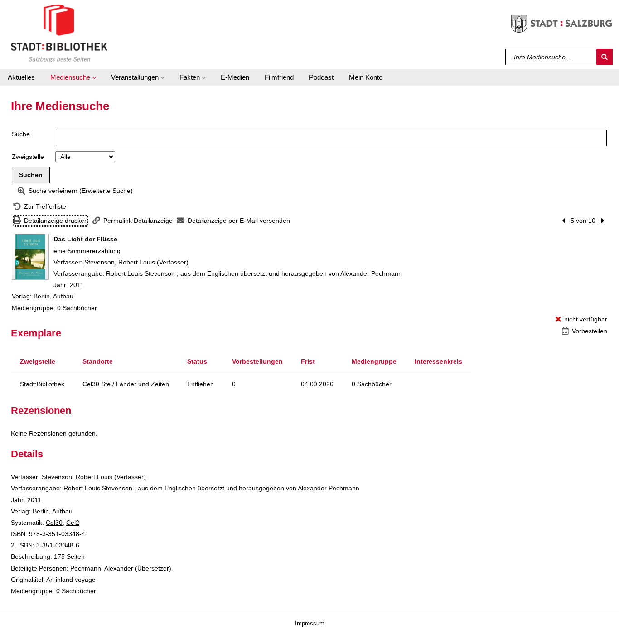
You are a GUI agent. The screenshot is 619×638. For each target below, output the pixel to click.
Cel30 (54, 522)
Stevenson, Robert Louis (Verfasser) (136, 262)
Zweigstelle (28, 156)
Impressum (309, 623)
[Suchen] (604, 57)
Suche (21, 134)
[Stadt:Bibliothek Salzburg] (59, 33)
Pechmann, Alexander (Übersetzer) (120, 568)
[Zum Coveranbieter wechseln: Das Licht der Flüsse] (30, 257)
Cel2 (72, 522)
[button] (73, 77)
